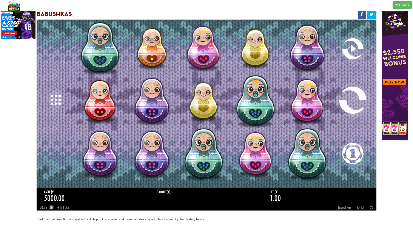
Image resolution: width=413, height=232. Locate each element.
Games (403, 5)
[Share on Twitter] (371, 15)
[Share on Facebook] (362, 15)
